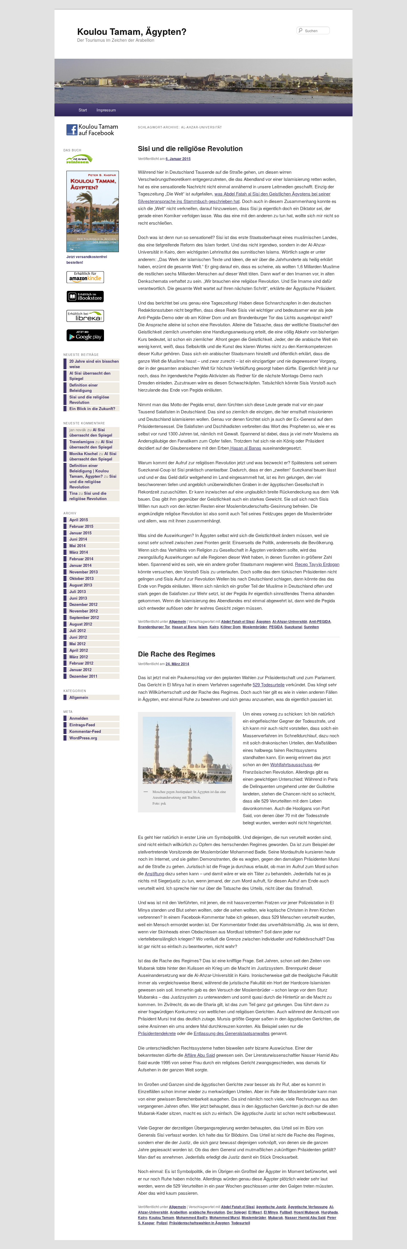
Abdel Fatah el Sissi (237, 621)
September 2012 (84, 617)
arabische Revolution (207, 1212)
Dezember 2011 (83, 676)
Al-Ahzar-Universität (289, 621)
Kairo (214, 626)
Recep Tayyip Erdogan (317, 564)
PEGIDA (276, 626)
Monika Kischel (83, 453)
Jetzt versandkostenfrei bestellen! (86, 259)
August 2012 (80, 624)
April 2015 (78, 519)
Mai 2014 (77, 545)
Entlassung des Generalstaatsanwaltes (232, 1033)
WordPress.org (83, 738)
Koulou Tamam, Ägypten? (132, 31)
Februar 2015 (81, 526)
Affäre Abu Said (199, 1055)
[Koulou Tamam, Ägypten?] (91, 131)
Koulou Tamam (161, 1217)
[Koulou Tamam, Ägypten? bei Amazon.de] (91, 278)
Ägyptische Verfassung (307, 1206)
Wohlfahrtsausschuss (291, 764)
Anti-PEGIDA (320, 621)
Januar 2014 (80, 565)
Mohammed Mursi (224, 1217)
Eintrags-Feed (82, 724)
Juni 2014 (78, 539)
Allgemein (177, 621)
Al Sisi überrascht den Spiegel (90, 375)
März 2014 (78, 552)
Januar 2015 (80, 533)
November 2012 (83, 611)
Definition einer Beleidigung (83, 387)
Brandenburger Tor (154, 626)
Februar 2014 (81, 558)
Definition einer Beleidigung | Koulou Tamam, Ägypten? (89, 471)
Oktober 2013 (81, 578)
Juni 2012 (78, 637)
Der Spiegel (236, 1212)
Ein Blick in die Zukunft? (92, 408)
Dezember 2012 (83, 604)
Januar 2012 (80, 669)
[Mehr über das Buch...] (91, 212)
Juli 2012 (77, 630)
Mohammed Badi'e (192, 1217)
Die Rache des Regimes (176, 654)
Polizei (161, 1222)
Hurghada (329, 1212)
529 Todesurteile (269, 684)
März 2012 (78, 657)
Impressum (106, 110)
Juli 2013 (77, 591)
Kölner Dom (230, 626)
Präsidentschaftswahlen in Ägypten (199, 1222)
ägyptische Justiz (271, 1206)
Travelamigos (81, 441)
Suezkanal (293, 626)
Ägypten (263, 621)
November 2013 (83, 572)
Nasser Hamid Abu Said (305, 1217)
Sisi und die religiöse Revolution (190, 148)
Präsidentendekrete (157, 1033)
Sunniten (311, 626)
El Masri (255, 1212)
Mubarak (275, 1217)
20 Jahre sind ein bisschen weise (94, 364)
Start (83, 110)
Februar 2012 (81, 663)
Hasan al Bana (184, 626)
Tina (73, 493)
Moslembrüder (255, 626)
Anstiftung (154, 873)
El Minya (271, 1212)
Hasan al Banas (245, 448)
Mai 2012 (77, 643)
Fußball (286, 1212)
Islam (203, 626)
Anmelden (78, 718)
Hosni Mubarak (306, 1212)
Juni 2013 (78, 598)
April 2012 (78, 650)
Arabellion (178, 1212)
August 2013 (80, 585)
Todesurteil (240, 1222)
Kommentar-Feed (85, 731)
